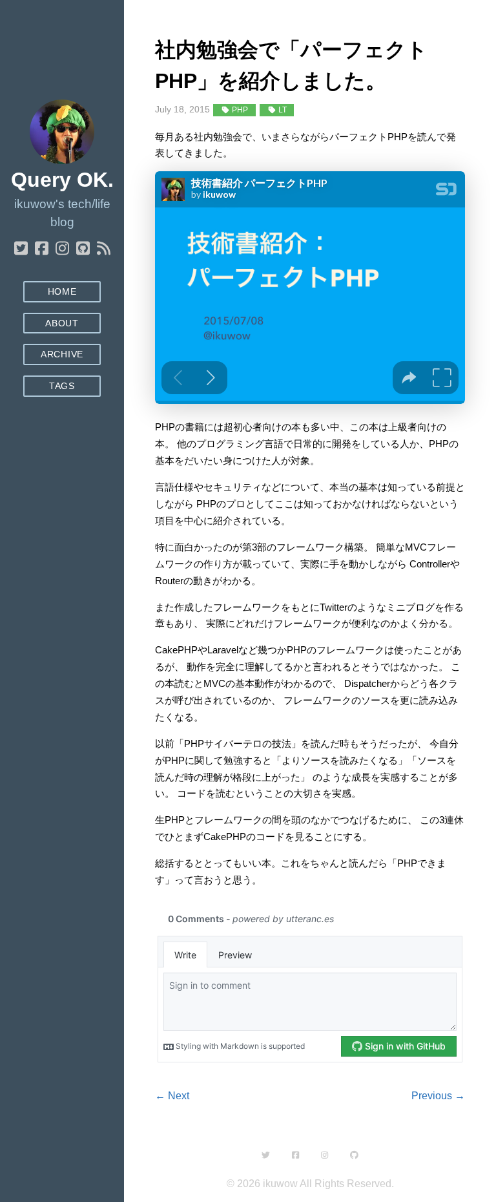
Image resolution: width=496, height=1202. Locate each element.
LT (281, 110)
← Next (172, 1095)
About (61, 323)
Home (62, 292)
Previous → (438, 1095)
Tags (62, 386)
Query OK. (62, 179)
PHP (239, 110)
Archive (62, 354)
